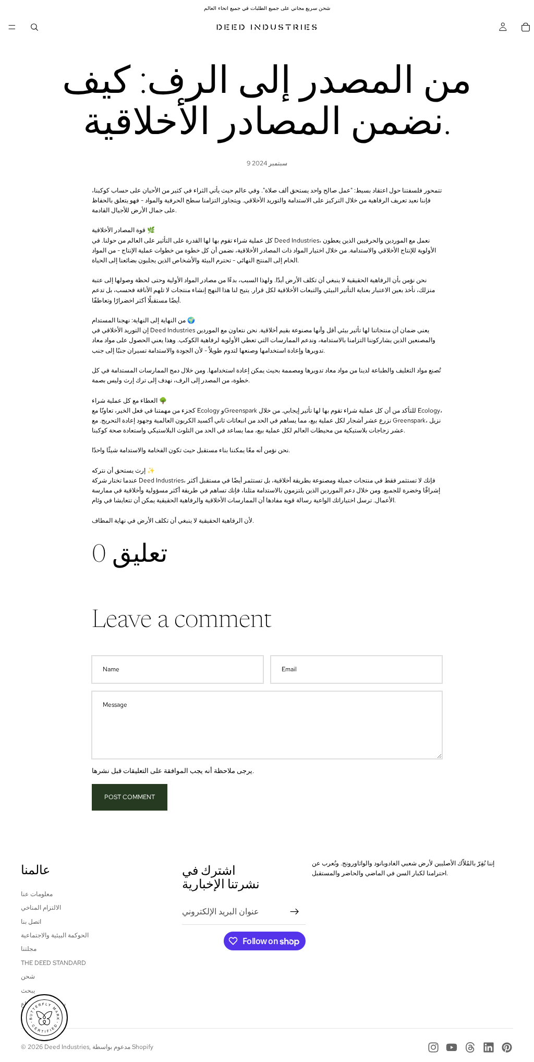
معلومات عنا (37, 894)
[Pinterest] (507, 1047)
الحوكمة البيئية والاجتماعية (55, 935)
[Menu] (12, 27)
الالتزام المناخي (41, 907)
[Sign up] (295, 912)
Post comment (129, 797)
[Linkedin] (488, 1047)
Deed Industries (66, 1047)
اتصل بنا (31, 922)
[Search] (34, 27)
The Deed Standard (53, 963)
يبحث (28, 990)
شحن (28, 976)
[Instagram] (433, 1047)
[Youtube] (451, 1047)
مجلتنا (29, 949)
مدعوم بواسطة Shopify (122, 1047)
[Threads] (470, 1047)
